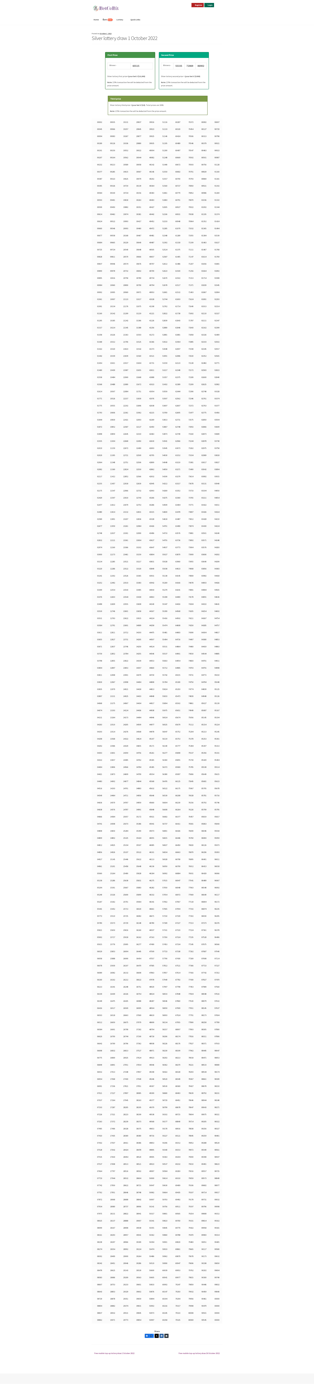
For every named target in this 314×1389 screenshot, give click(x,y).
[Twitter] (157, 1336)
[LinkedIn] (161, 1336)
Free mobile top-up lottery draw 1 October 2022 (114, 1353)
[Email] (166, 1336)
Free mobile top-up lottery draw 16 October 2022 (199, 1353)
